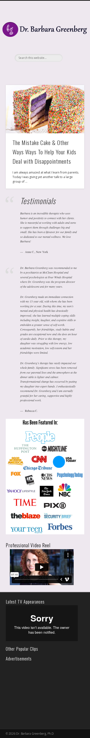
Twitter (39, 70)
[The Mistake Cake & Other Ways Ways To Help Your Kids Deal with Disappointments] (45, 109)
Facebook (29, 70)
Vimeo (49, 70)
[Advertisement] (40, 692)
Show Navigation (73, 43)
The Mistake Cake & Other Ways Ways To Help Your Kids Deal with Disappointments (44, 151)
